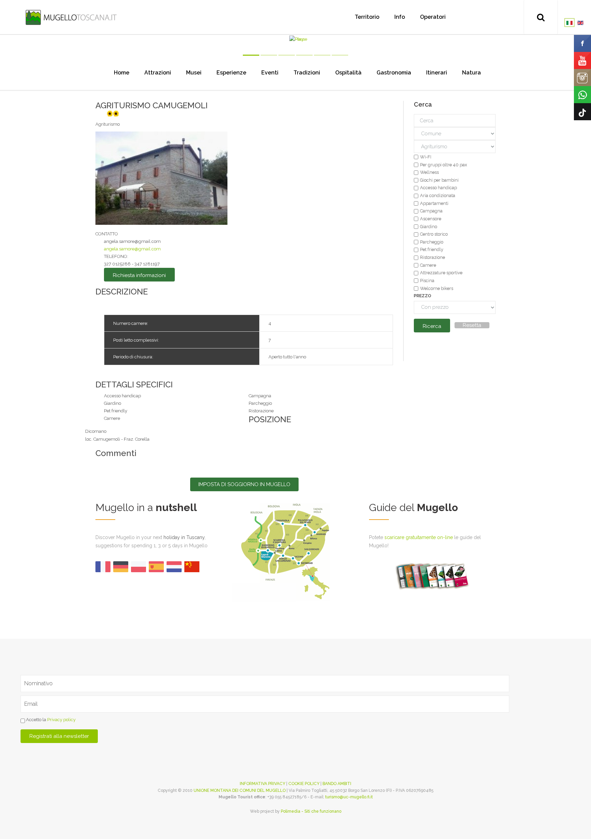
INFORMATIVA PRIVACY (262, 783)
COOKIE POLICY (303, 783)
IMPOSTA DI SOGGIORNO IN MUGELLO (244, 484)
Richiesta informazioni (139, 275)
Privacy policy (61, 719)
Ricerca (432, 326)
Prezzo (422, 295)
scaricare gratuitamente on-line (418, 537)
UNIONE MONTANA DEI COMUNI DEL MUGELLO (240, 790)
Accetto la (50, 719)
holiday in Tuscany (184, 537)
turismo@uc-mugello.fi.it (349, 797)
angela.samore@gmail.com (132, 248)
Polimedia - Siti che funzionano (311, 811)
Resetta (472, 325)
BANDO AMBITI (337, 783)
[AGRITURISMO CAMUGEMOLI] (161, 177)
